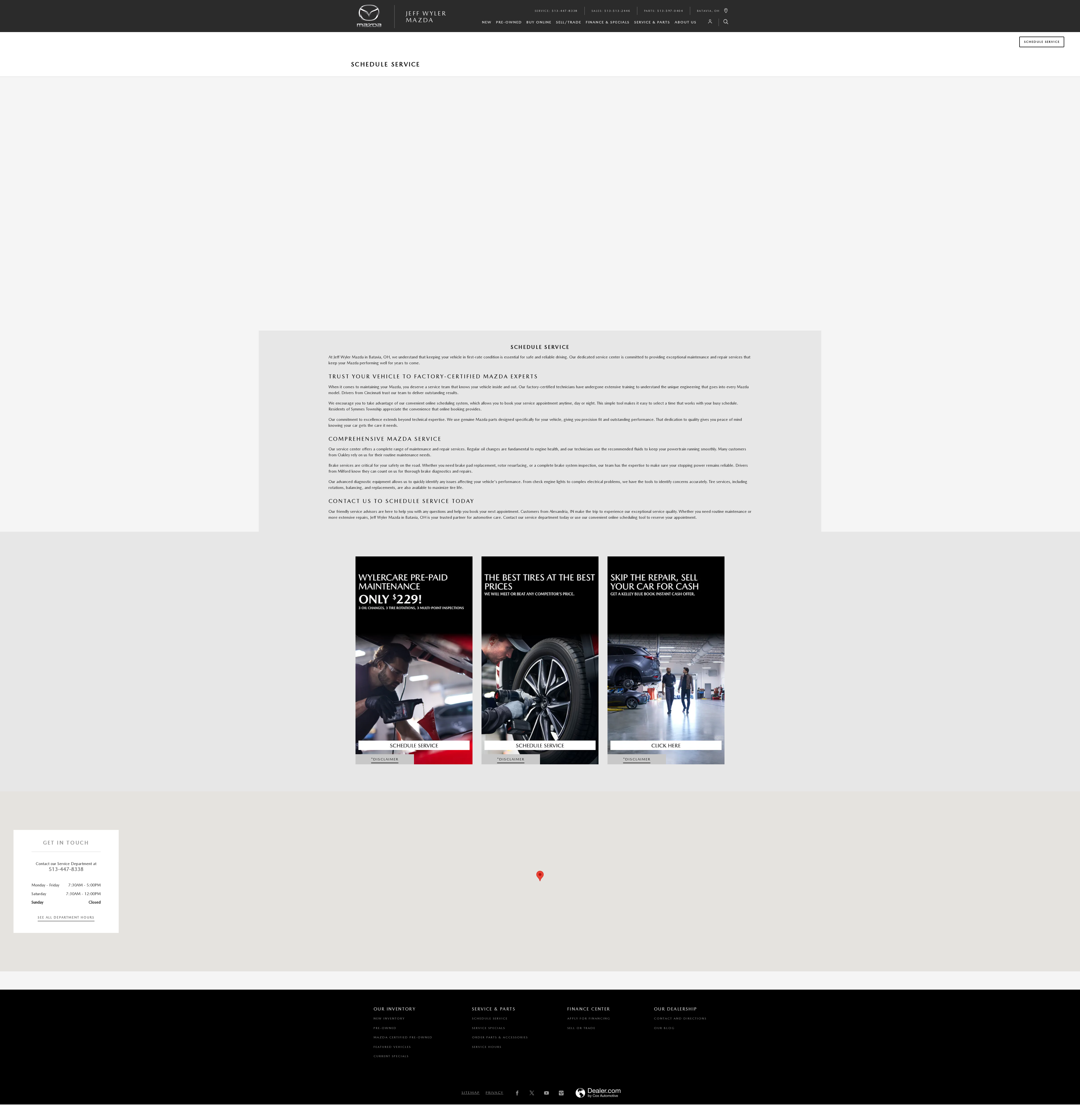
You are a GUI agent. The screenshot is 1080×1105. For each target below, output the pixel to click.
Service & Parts (652, 22)
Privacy (494, 1092)
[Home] (369, 20)
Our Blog (664, 1028)
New (487, 22)
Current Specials (391, 1056)
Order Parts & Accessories (500, 1037)
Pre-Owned (509, 22)
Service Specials (488, 1028)
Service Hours (486, 1047)
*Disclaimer (387, 760)
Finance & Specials (608, 22)
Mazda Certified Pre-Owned (403, 1037)
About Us (686, 22)
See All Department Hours (66, 917)
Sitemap (471, 1092)
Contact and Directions (680, 1018)
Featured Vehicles (392, 1047)
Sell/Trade (568, 22)
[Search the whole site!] (724, 22)
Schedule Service (1042, 42)
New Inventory (389, 1018)
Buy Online (539, 22)
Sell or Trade (581, 1028)
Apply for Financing (588, 1018)
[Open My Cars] (708, 21)
